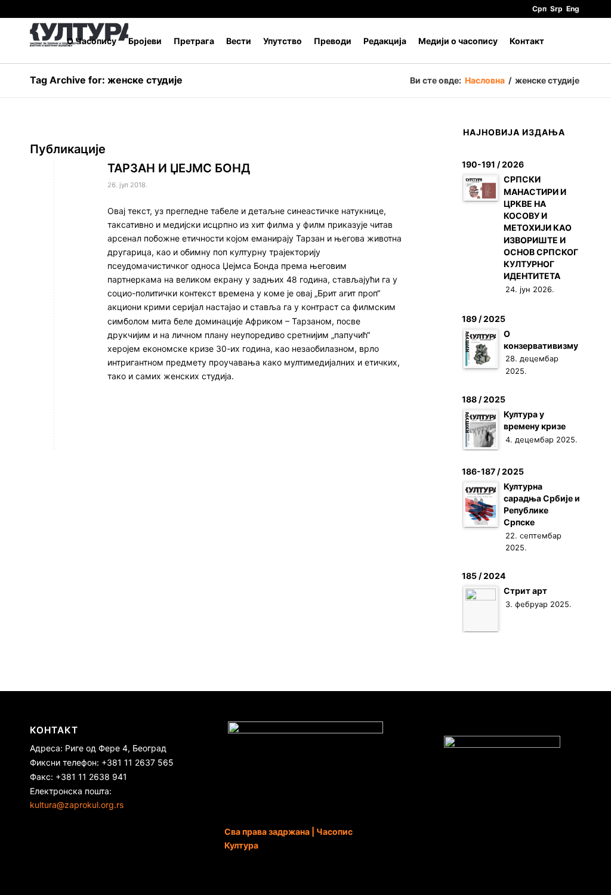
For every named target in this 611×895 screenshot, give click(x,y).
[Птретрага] (569, 40)
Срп (539, 8)
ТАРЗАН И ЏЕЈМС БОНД (179, 168)
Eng (572, 8)
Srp (556, 8)
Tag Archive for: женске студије (106, 80)
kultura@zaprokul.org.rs (77, 805)
